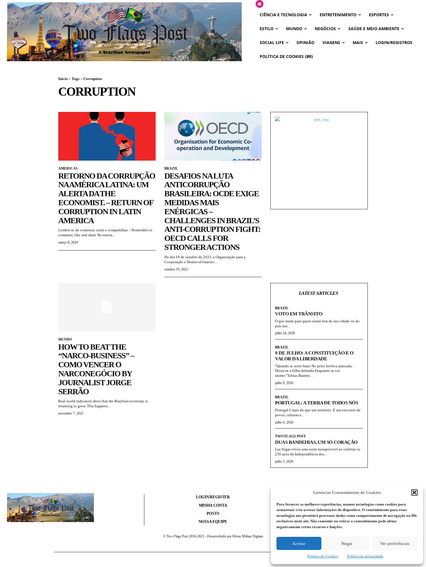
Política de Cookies (322, 556)
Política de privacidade (365, 556)
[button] (414, 492)
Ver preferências (394, 543)
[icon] (259, 4)
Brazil (171, 168)
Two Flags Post (290, 436)
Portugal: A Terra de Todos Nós (316, 403)
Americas (68, 168)
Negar (346, 543)
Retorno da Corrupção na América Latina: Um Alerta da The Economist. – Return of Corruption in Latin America (106, 198)
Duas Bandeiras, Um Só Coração (316, 442)
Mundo (65, 339)
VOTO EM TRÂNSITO (298, 314)
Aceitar (298, 543)
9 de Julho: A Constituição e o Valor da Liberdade (314, 355)
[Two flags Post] (124, 31)
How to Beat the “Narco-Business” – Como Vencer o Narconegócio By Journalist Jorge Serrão (96, 369)
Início (63, 79)
